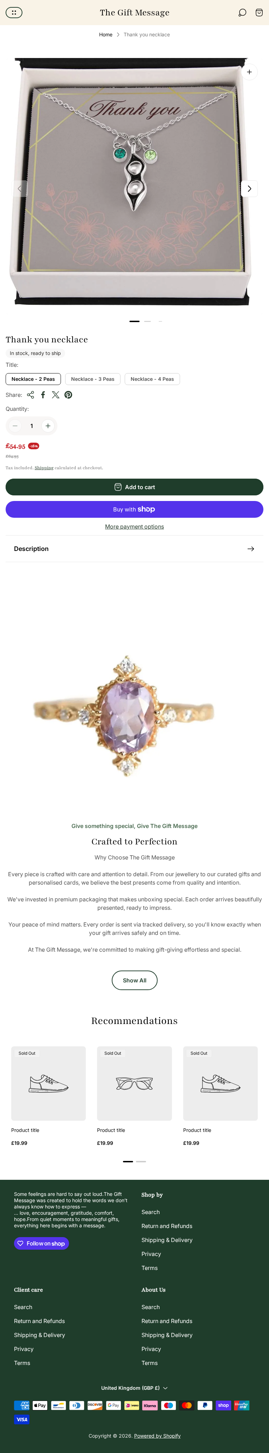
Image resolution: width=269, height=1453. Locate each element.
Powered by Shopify (157, 1436)
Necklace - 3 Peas (93, 379)
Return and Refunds (167, 1225)
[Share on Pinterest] (68, 395)
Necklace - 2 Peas (33, 379)
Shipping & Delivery (167, 1239)
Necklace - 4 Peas (152, 379)
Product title (25, 1130)
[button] (135, 321)
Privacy (151, 1253)
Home (105, 34)
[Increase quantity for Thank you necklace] (48, 426)
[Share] (30, 395)
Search (151, 1211)
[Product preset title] (48, 1083)
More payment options (134, 526)
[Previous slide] (19, 188)
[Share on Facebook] (43, 395)
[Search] (242, 12)
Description (31, 548)
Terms (150, 1267)
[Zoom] (249, 72)
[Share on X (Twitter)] (55, 395)
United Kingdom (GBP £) (130, 1388)
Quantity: (17, 408)
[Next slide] (249, 188)
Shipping (44, 468)
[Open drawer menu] (14, 12)
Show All (134, 980)
